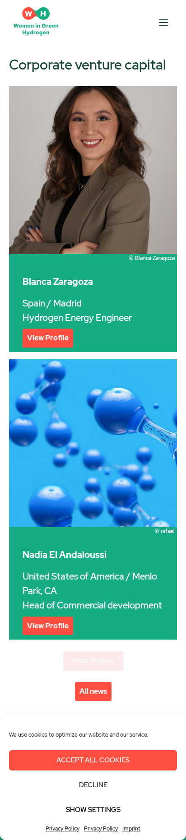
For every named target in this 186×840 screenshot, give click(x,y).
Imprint (131, 828)
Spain (34, 303)
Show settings (93, 809)
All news (93, 691)
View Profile (48, 338)
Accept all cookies (93, 760)
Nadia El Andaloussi (65, 555)
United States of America (73, 576)
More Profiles (93, 660)
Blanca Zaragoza (58, 282)
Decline (93, 784)
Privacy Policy (62, 828)
